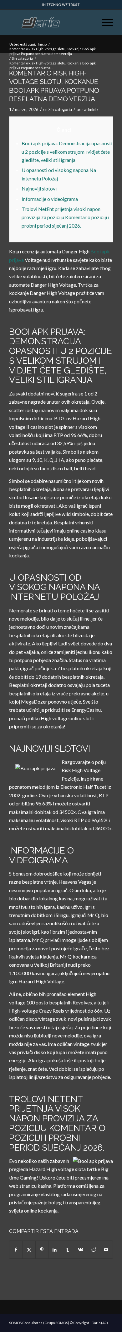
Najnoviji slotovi (39, 188)
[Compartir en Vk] (80, 1249)
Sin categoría (60, 109)
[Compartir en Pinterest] (42, 1249)
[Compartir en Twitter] (29, 1249)
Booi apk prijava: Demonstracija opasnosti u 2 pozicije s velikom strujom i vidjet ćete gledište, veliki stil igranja (67, 151)
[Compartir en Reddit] (93, 1249)
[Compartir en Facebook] (15, 1249)
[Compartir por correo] (106, 1249)
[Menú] (104, 22)
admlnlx (91, 109)
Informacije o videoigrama (50, 199)
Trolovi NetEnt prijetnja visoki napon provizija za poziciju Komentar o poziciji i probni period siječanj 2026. (65, 217)
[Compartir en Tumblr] (67, 1249)
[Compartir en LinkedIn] (54, 1249)
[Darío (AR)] (50, 22)
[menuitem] (104, 22)
